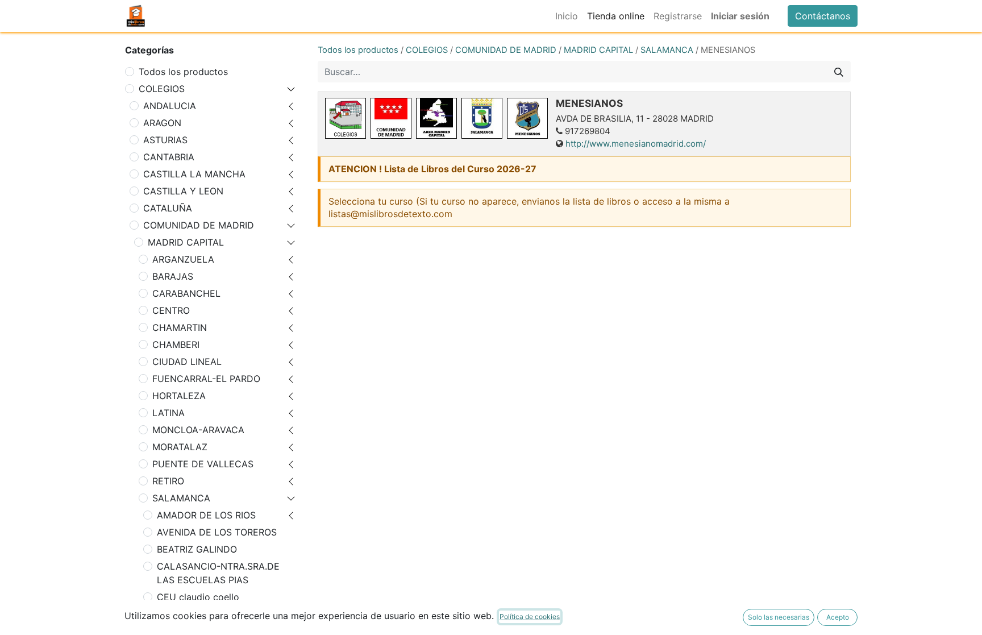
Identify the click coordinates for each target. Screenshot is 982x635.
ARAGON (162, 122)
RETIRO (168, 481)
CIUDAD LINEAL (187, 361)
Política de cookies (530, 616)
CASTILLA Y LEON (183, 191)
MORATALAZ (179, 447)
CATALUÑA (167, 208)
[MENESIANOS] (527, 118)
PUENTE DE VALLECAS (202, 464)
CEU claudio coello (198, 597)
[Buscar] (839, 71)
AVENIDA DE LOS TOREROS (217, 532)
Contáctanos (822, 16)
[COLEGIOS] (345, 118)
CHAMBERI (175, 344)
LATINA (168, 412)
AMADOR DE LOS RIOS (206, 515)
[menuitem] (566, 16)
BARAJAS (172, 276)
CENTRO (171, 310)
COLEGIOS (162, 88)
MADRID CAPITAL (186, 242)
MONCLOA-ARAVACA (198, 429)
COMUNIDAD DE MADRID (198, 225)
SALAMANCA (181, 498)
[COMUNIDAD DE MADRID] (391, 118)
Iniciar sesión (740, 16)
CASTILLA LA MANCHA (194, 174)
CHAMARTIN (179, 327)
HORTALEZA (179, 395)
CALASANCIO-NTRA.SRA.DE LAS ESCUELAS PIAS (218, 573)
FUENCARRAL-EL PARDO (206, 378)
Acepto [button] (837, 617)
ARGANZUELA (183, 259)
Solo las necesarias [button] (778, 617)
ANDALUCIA (169, 105)
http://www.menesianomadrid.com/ (635, 143)
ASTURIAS (165, 140)
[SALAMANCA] (481, 118)
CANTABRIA (168, 157)
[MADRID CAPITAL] (436, 118)
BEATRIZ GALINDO (197, 549)
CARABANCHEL (186, 293)
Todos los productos (183, 71)
